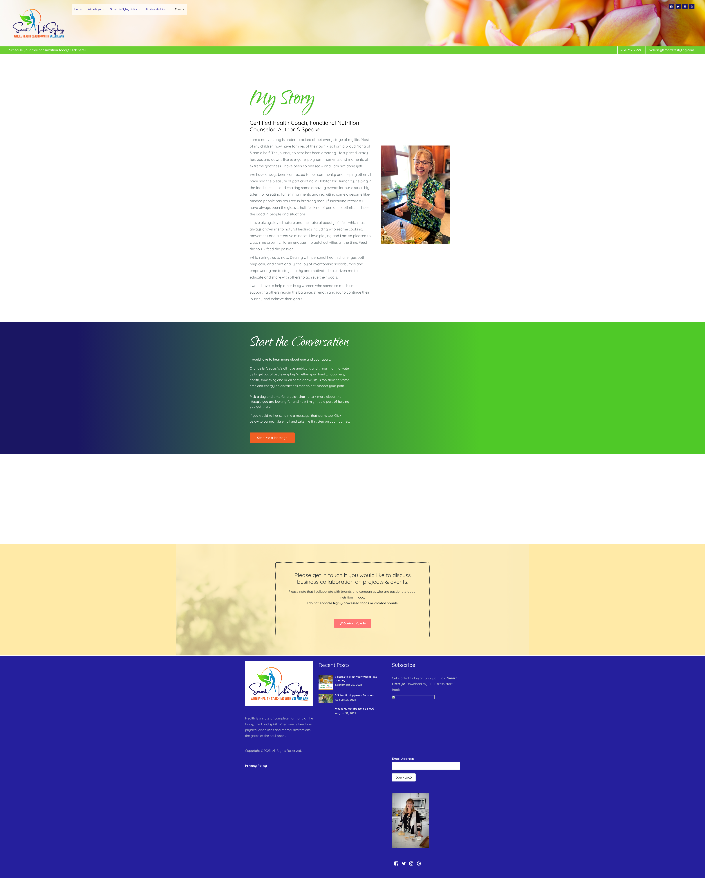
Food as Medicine (155, 9)
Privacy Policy (256, 766)
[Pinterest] (692, 6)
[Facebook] (671, 6)
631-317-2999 (631, 50)
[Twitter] (678, 6)
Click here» (78, 50)
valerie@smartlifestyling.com (671, 50)
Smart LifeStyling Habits (123, 9)
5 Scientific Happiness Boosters (354, 695)
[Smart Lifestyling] (38, 23)
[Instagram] (685, 6)
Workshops (94, 9)
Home (78, 9)
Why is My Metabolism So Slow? (354, 708)
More (178, 9)
